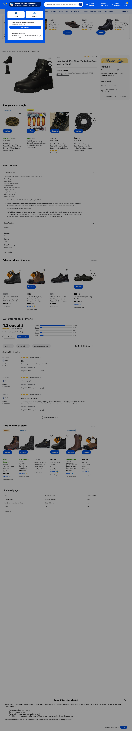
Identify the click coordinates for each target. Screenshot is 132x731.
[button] (104, 4)
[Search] (80, 4)
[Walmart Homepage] (5, 4)
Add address (25, 27)
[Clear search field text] (75, 4)
